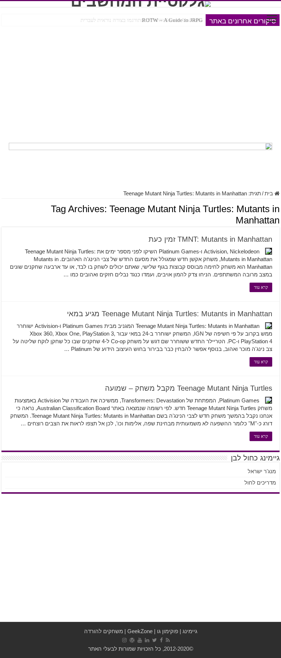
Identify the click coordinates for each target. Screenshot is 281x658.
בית (269, 193)
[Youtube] (140, 640)
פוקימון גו (167, 631)
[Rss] (168, 640)
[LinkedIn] (147, 640)
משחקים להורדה (103, 631)
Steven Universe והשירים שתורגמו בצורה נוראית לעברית (141, 20)
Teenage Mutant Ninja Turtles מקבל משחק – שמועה (188, 388)
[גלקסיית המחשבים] (140, 4)
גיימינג (190, 631)
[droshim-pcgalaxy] (140, 162)
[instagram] (124, 640)
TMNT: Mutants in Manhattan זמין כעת (210, 239)
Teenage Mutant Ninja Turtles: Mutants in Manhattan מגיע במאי (169, 314)
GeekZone (140, 631)
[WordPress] (132, 640)
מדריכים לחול (260, 482)
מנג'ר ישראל (262, 471)
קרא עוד (261, 287)
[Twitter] (154, 640)
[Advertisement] (140, 82)
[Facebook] (161, 640)
